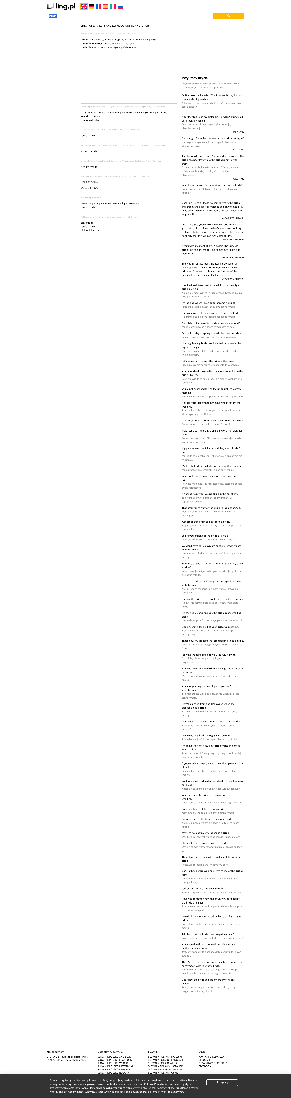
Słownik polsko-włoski (113, 1063)
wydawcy (147, 176)
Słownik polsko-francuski (115, 1060)
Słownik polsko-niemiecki (114, 1069)
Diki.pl (51, 1060)
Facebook (205, 1066)
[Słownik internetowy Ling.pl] (61, 6)
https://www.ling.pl (137, 1088)
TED (242, 111)
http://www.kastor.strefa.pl (130, 130)
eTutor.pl (53, 1057)
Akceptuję (222, 1082)
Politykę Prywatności (156, 1084)
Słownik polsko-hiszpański (115, 1066)
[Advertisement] (62, 36)
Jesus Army (238, 132)
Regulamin (205, 1060)
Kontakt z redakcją (211, 1057)
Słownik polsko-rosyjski (114, 1073)
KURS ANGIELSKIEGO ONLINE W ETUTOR (115, 26)
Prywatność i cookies (213, 1063)
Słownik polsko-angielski (114, 1057)
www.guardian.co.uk (233, 218)
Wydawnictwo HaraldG (130, 145)
